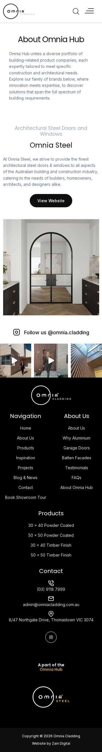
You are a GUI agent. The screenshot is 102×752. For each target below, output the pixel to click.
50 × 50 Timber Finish (51, 555)
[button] (89, 11)
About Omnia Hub (76, 487)
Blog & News (25, 477)
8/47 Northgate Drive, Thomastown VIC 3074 (51, 619)
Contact (25, 487)
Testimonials (76, 467)
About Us (25, 438)
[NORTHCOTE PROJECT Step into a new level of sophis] (51, 361)
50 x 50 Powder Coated (51, 535)
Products (25, 447)
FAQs (76, 477)
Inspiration (25, 457)
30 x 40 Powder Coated (51, 525)
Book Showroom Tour (25, 497)
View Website (51, 200)
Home (25, 428)
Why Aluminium (76, 438)
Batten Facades (76, 457)
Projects (25, 467)
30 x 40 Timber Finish (51, 545)
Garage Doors (76, 447)
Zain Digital (61, 743)
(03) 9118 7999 (51, 589)
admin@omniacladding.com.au (51, 604)
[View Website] (51, 697)
